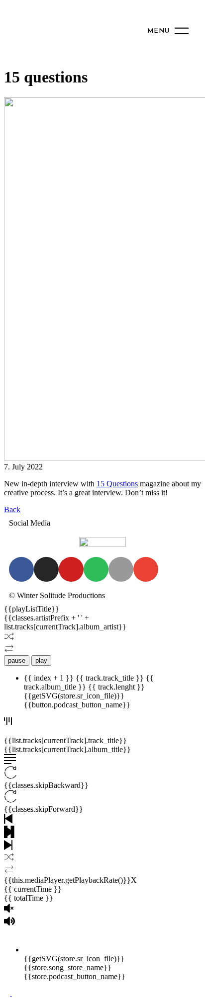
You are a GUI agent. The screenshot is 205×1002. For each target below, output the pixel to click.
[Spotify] (96, 569)
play (41, 660)
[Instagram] (46, 569)
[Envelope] (145, 569)
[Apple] (120, 569)
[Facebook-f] (21, 569)
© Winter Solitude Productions (57, 595)
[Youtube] (71, 569)
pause (16, 660)
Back (12, 509)
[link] (117, 483)
